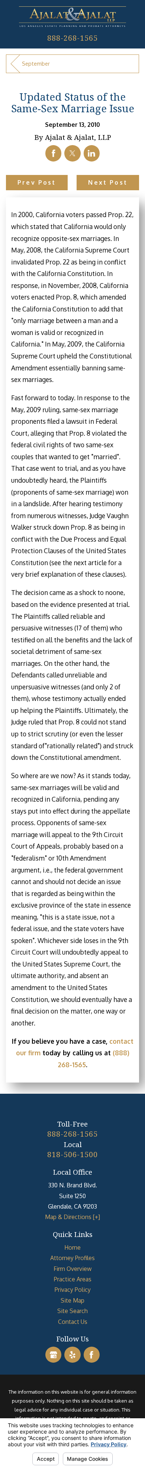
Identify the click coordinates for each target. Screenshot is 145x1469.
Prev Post (36, 182)
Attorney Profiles (72, 1258)
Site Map (72, 1300)
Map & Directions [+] (72, 1217)
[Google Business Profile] (53, 1355)
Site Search (72, 1311)
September (36, 63)
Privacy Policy (73, 1289)
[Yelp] (72, 1355)
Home (72, 1247)
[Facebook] (92, 1355)
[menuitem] (72, 1247)
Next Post (107, 182)
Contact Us (72, 1321)
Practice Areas (72, 1279)
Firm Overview (72, 1268)
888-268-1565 (72, 38)
